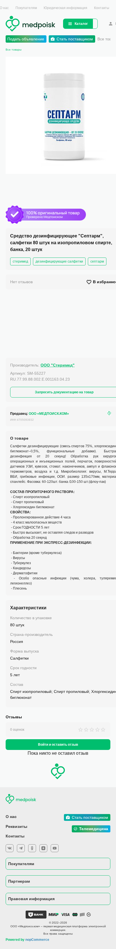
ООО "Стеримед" (58, 365)
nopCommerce (37, 940)
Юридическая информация (65, 8)
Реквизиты (16, 826)
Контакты (101, 8)
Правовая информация (31, 898)
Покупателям (26, 8)
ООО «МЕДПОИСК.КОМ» (49, 414)
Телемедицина (93, 828)
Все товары (13, 49)
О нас (11, 816)
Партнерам (19, 881)
